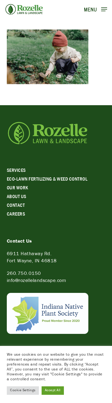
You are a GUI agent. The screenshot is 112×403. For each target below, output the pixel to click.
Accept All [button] (53, 390)
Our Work (17, 188)
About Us (16, 197)
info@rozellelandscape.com (36, 281)
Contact (16, 206)
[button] (95, 9)
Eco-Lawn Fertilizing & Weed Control (47, 179)
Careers (16, 214)
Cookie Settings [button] (23, 390)
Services (16, 171)
